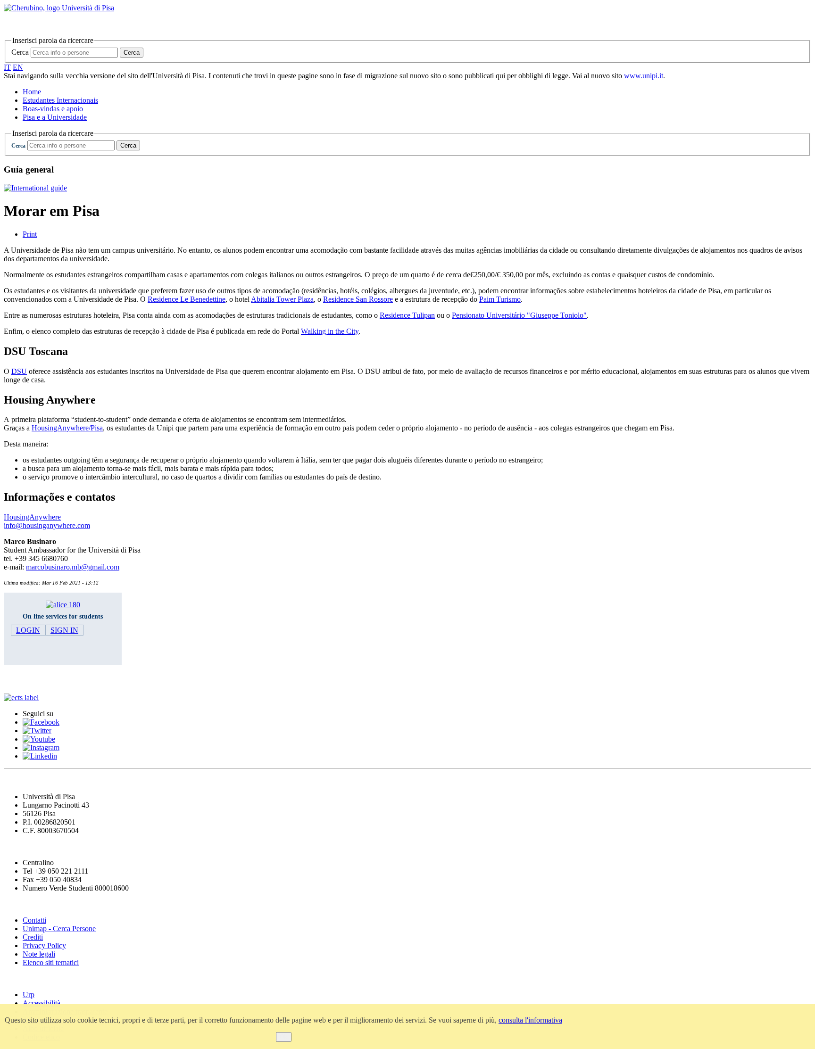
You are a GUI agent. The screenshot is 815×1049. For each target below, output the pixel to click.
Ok (284, 1037)
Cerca (20, 52)
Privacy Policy (44, 946)
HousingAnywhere (32, 517)
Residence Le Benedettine (186, 299)
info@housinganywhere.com (47, 525)
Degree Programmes (43, 679)
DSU (19, 371)
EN (18, 67)
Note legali (39, 954)
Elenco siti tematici (51, 962)
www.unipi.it (643, 76)
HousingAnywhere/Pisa (67, 428)
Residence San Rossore (358, 299)
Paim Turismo (500, 299)
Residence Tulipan (407, 315)
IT (7, 67)
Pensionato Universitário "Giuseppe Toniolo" (519, 315)
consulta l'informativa (530, 1020)
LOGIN (28, 630)
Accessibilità (41, 1003)
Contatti (34, 920)
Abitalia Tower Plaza (282, 299)
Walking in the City (329, 331)
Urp (28, 995)
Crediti (33, 937)
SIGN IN (64, 630)
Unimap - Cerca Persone (59, 929)
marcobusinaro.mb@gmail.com (72, 567)
